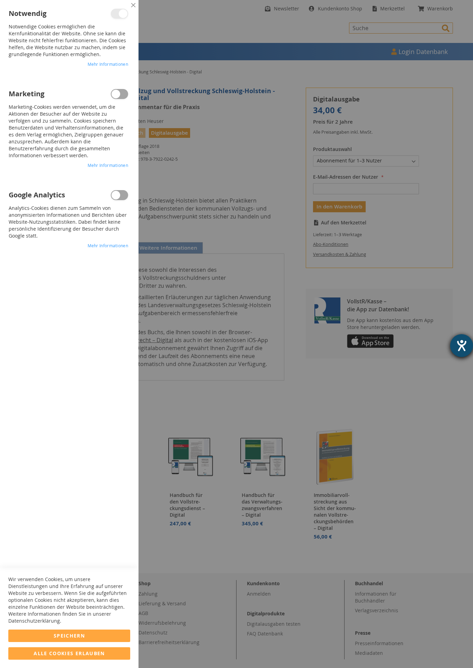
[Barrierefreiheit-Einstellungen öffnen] (461, 345)
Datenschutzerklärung (34, 620)
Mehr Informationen (108, 64)
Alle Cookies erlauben (69, 653)
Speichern (69, 635)
